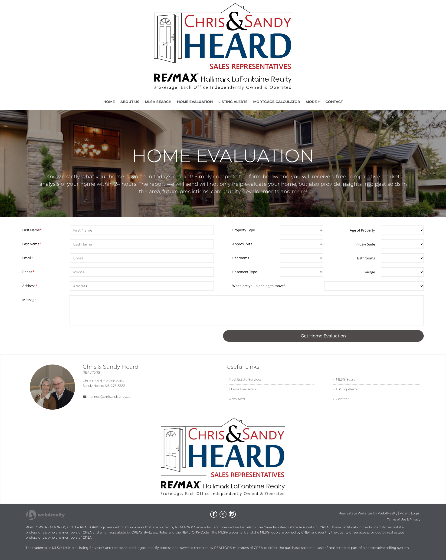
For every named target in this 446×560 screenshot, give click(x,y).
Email (27, 257)
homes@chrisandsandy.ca (110, 396)
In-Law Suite (365, 244)
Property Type (243, 230)
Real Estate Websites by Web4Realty (368, 513)
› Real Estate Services (244, 379)
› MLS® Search (345, 379)
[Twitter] (223, 514)
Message (29, 299)
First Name (32, 230)
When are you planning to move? (258, 285)
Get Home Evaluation (323, 335)
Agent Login (410, 513)
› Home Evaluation (241, 389)
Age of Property (362, 230)
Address (29, 285)
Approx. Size (242, 244)
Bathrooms (366, 258)
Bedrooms (240, 257)
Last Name (31, 244)
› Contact (341, 399)
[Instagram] (232, 514)
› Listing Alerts (345, 389)
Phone (28, 271)
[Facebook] (213, 514)
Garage (369, 272)
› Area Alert (236, 399)
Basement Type (244, 271)
